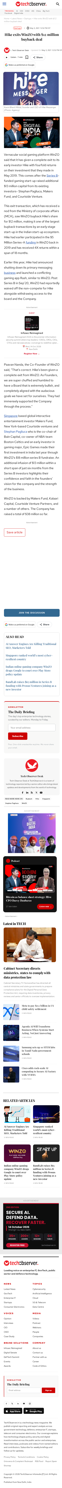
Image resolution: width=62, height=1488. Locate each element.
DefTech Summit (11, 1357)
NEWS (7, 1283)
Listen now (44, 906)
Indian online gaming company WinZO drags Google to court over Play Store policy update (29, 670)
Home (6, 18)
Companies (38, 1336)
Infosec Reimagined (13, 1348)
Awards (7, 1366)
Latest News (16, 18)
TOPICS (37, 1283)
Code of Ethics (39, 1366)
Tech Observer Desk (20, 50)
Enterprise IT (10, 1298)
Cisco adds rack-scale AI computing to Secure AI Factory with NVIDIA (39, 1071)
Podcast (36, 1323)
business (10, 273)
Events (7, 1361)
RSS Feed (39, 1461)
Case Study (9, 1336)
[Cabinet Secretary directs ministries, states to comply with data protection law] (30, 945)
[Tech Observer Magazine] (31, 4)
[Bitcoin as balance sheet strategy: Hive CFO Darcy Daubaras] (30, 879)
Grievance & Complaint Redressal (18, 1461)
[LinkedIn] (18, 1403)
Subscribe (17, 736)
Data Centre (38, 1307)
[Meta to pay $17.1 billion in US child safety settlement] (11, 1012)
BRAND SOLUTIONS (16, 1343)
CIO (5, 1327)
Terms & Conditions (26, 1457)
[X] (36, 792)
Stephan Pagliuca (15, 432)
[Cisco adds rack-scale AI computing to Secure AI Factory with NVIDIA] (11, 1074)
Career (36, 1361)
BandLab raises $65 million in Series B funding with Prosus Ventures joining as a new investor (31, 685)
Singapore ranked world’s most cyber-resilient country (44, 1130)
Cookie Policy (43, 1457)
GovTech (8, 1293)
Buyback (29, 799)
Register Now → (32, 353)
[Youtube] (41, 792)
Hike (37, 799)
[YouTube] (23, 1403)
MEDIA (37, 1313)
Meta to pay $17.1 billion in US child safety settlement (38, 1007)
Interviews (8, 1323)
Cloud (35, 1298)
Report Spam (51, 1461)
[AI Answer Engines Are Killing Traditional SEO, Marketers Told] (17, 1114)
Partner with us (40, 1357)
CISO (6, 1332)
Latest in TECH (14, 923)
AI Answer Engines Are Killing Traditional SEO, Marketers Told (16, 1130)
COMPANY (39, 1343)
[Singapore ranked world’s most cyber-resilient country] (46, 1114)
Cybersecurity (39, 1289)
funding (31, 242)
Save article (15, 532)
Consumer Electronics (14, 1307)
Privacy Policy (10, 1457)
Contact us (38, 1352)
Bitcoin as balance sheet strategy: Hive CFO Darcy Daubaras (28, 898)
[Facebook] (22, 792)
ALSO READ (15, 636)
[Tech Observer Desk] (7, 50)
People (36, 1332)
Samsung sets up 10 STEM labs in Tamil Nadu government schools (38, 1051)
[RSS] (32, 792)
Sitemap (7, 1465)
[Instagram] (29, 1403)
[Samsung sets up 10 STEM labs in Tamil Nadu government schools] (11, 1054)
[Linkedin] (27, 792)
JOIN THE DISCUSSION (32, 613)
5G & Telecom (39, 1302)
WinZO (24, 803)
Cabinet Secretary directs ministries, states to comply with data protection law (27, 972)
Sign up (48, 1390)
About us (37, 1348)
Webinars (37, 1327)
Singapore (11, 416)
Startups (27, 18)
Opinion (7, 1318)
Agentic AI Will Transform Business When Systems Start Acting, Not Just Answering (38, 1030)
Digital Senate (10, 1352)
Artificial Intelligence (42, 1293)
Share (39, 57)
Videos (36, 1318)
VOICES (9, 1313)
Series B (52, 176)
